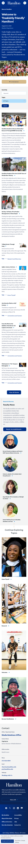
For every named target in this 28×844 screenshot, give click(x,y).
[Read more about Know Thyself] (14, 557)
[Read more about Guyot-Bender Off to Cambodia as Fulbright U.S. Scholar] (10, 487)
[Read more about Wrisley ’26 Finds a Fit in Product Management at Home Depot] (14, 202)
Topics (3, 97)
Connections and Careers (15, 316)
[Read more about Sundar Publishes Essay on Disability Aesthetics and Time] (10, 510)
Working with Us (7, 775)
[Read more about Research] (14, 603)
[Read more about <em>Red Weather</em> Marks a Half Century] (22, 304)
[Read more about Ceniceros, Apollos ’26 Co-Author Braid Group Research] (10, 464)
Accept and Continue (7, 841)
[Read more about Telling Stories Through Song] (22, 245)
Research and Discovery (14, 259)
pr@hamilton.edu (7, 769)
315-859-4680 (6, 761)
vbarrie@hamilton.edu (9, 767)
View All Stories (14, 392)
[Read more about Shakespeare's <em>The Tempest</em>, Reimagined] (22, 365)
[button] (3, 3)
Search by (4, 90)
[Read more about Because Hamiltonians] (14, 697)
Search (5, 106)
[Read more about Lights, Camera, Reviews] (22, 268)
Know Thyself (11, 295)
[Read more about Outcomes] (14, 650)
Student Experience (7, 28)
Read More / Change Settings (20, 841)
